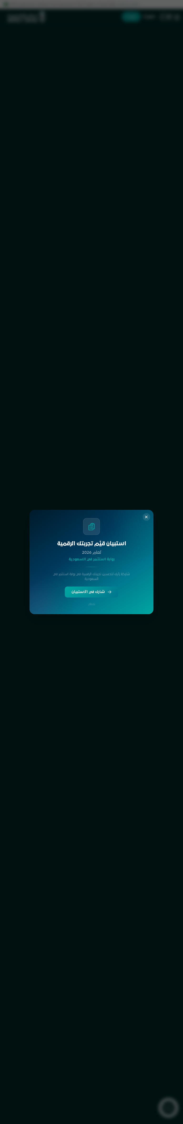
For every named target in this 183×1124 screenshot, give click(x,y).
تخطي (91, 604)
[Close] (146, 517)
